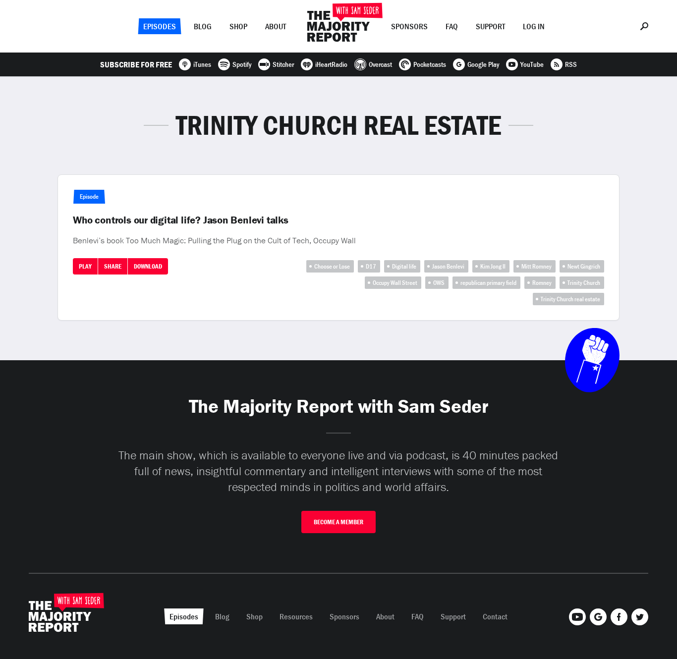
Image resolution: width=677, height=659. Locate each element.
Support (490, 26)
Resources (296, 616)
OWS (439, 282)
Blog (203, 26)
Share (112, 266)
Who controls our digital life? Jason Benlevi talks (180, 220)
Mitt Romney (536, 266)
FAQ (452, 26)
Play (85, 266)
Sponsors (409, 26)
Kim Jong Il (493, 266)
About (275, 26)
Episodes (159, 26)
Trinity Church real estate (570, 299)
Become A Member (338, 522)
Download (148, 266)
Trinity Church (583, 282)
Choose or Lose (332, 266)
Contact (495, 616)
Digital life (404, 266)
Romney (542, 282)
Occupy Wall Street (395, 282)
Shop (238, 26)
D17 (371, 266)
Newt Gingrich (583, 266)
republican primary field (488, 282)
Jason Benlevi (448, 266)
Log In (534, 26)
